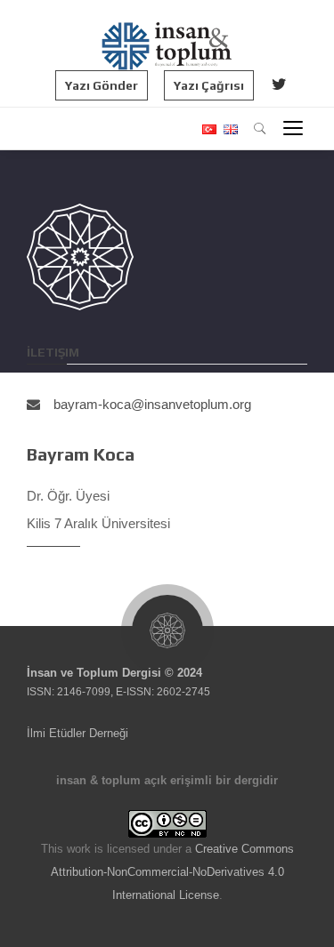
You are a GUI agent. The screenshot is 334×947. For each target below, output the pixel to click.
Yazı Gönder (101, 85)
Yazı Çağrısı (209, 85)
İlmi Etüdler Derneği (77, 733)
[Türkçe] (208, 129)
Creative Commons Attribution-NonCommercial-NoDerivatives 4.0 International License (172, 872)
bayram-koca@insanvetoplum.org (152, 404)
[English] (228, 129)
